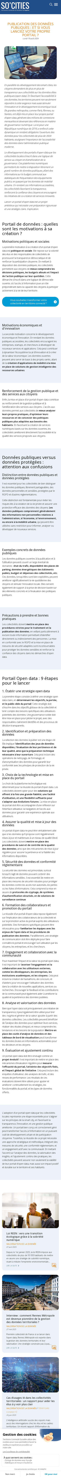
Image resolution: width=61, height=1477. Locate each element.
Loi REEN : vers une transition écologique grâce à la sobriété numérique (24, 1237)
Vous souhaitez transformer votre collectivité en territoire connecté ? (28, 302)
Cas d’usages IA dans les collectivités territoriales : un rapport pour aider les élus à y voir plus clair (30, 1401)
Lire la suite (11, 1265)
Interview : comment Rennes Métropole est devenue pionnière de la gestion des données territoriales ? (30, 1319)
